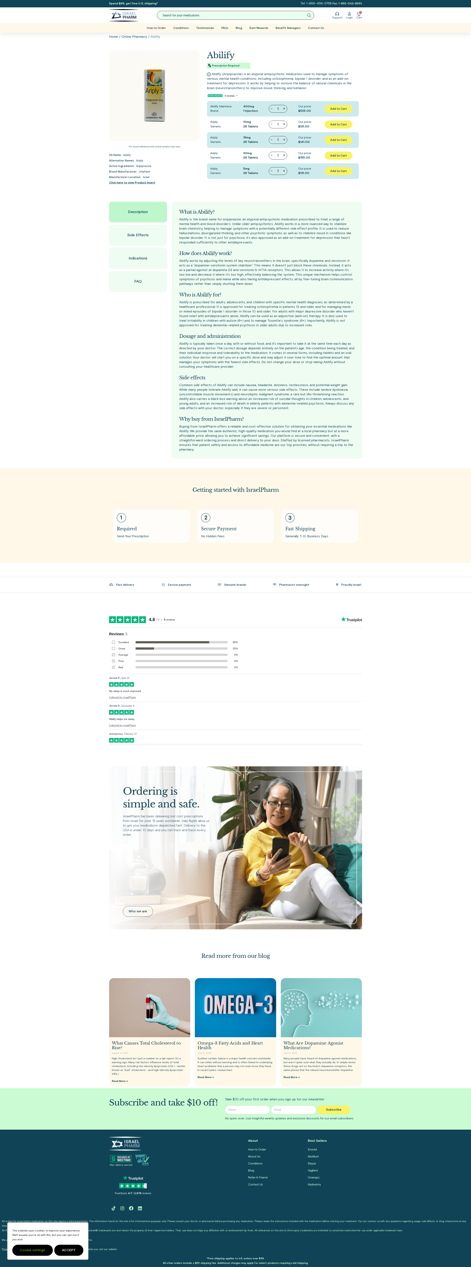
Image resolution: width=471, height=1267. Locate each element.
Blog (239, 28)
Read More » (120, 1081)
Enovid (312, 1149)
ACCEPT (69, 1250)
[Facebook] (131, 1208)
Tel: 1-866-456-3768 (316, 3)
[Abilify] (154, 95)
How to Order (156, 28)
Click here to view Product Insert (132, 182)
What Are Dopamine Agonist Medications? (313, 1045)
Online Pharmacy (134, 36)
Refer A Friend (258, 1177)
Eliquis (312, 1163)
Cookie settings (32, 1250)
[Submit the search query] (309, 15)
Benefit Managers (288, 28)
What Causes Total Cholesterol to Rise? (146, 1045)
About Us (254, 1156)
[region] (47, 1241)
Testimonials (205, 28)
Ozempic (314, 1177)
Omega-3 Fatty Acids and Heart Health (230, 1045)
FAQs (224, 28)
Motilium (313, 1156)
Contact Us (316, 28)
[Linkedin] (140, 1208)
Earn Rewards (258, 28)
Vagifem (313, 1170)
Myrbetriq (314, 1184)
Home (113, 36)
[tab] (138, 212)
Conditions (181, 28)
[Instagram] (122, 1208)
